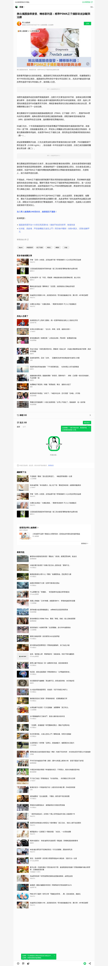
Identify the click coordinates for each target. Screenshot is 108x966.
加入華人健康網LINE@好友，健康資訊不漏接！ (37, 212)
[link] (23, 963)
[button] (18, 963)
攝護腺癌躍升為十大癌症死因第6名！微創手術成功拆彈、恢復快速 (47, 225)
